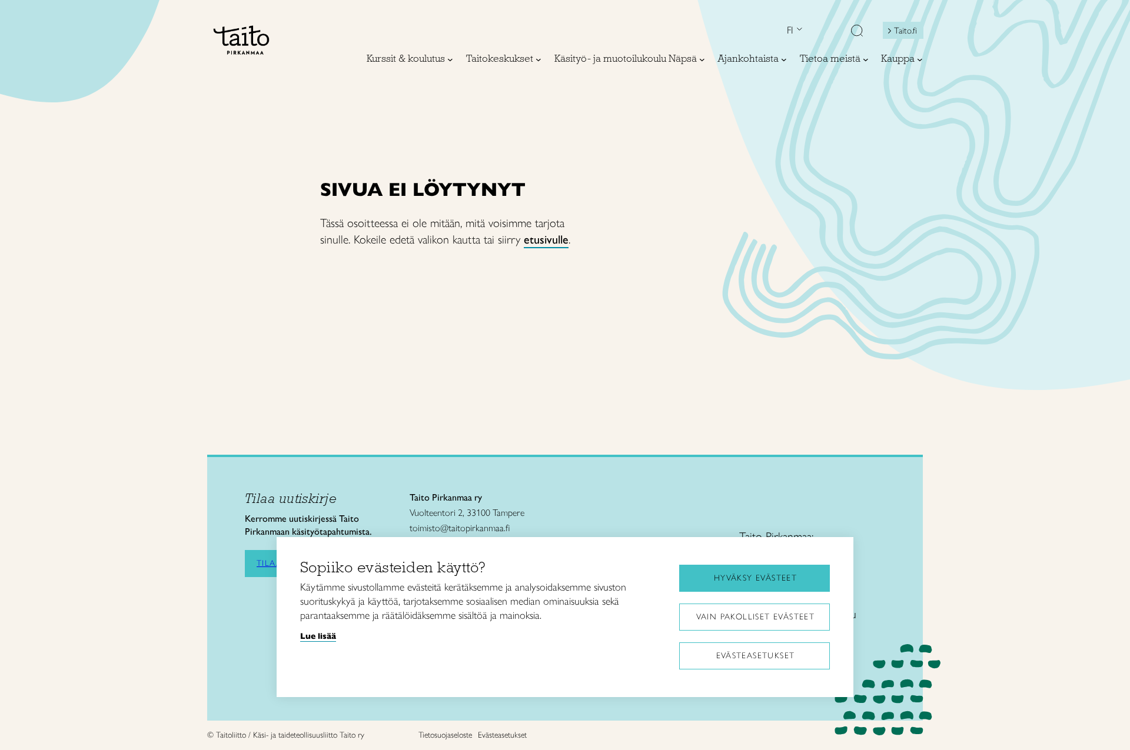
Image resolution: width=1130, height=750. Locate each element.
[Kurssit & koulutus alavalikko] (450, 59)
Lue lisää (318, 636)
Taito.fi (905, 30)
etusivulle (546, 239)
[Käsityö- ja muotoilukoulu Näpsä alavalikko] (702, 59)
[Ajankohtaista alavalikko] (784, 59)
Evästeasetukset (755, 656)
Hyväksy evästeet (755, 578)
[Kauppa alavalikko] (920, 59)
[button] (857, 32)
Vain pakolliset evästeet (755, 617)
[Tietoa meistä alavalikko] (866, 59)
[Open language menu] (798, 30)
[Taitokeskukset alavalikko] (538, 59)
